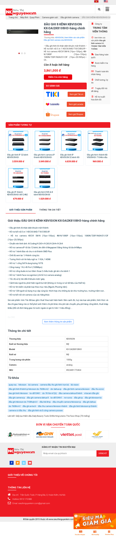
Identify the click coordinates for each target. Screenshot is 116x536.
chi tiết (50, 210)
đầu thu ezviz (98, 389)
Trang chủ (13, 17)
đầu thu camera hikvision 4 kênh (52, 406)
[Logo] (22, 12)
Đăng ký (103, 453)
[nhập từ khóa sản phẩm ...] (99, 9)
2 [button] (22, 53)
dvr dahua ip (56, 389)
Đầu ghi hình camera (70, 17)
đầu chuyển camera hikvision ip (67, 402)
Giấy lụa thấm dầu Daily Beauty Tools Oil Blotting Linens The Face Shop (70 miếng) (53, 416)
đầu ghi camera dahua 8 (38, 398)
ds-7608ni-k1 (15, 406)
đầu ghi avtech (29, 406)
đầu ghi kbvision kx (93, 398)
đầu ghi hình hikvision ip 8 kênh (83, 406)
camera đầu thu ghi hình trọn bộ (54, 385)
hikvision (22, 385)
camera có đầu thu (17, 410)
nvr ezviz (68, 398)
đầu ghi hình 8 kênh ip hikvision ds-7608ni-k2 (29, 389)
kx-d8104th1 (56, 398)
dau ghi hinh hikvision (18, 393)
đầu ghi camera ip (17, 398)
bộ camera (33, 385)
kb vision (75, 385)
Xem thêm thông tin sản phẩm (58, 322)
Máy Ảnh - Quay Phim (29, 17)
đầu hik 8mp (45, 402)
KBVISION (59, 37)
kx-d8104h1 (35, 393)
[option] (23, 38)
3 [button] (25, 53)
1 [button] (19, 53)
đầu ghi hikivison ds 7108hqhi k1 (23, 402)
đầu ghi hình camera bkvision (76, 389)
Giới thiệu (20, 210)
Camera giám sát (50, 17)
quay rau (13, 385)
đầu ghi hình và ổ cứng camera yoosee (45, 410)
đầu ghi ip (78, 398)
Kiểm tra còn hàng (58, 77)
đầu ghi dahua (89, 402)
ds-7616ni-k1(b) (49, 393)
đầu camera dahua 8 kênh (70, 393)
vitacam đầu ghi (91, 393)
